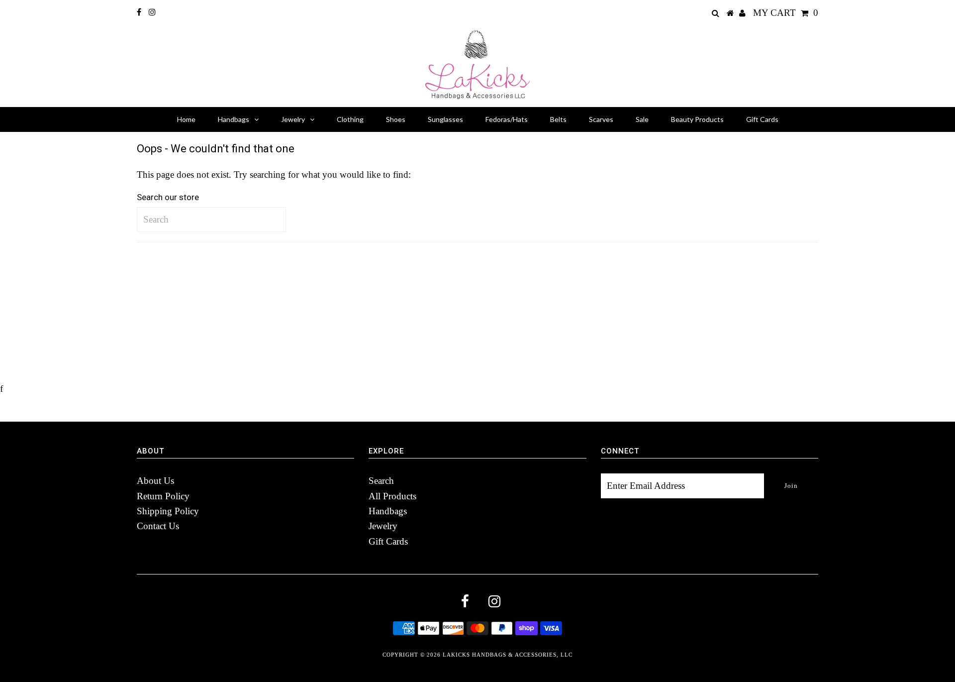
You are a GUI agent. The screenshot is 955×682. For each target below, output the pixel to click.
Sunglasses (445, 119)
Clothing (350, 119)
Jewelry (293, 119)
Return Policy (163, 496)
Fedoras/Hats (506, 119)
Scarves (601, 119)
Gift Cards (762, 119)
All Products (392, 496)
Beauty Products (697, 119)
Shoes (395, 119)
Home (186, 119)
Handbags (233, 119)
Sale (642, 119)
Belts (558, 119)
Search (381, 480)
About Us (155, 480)
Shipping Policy (168, 511)
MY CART (785, 12)
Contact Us (158, 526)
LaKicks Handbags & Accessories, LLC (508, 655)
